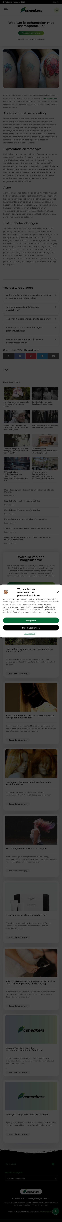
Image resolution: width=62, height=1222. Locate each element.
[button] (57, 592)
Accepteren (31, 620)
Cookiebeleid (29, 634)
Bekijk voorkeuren (31, 627)
